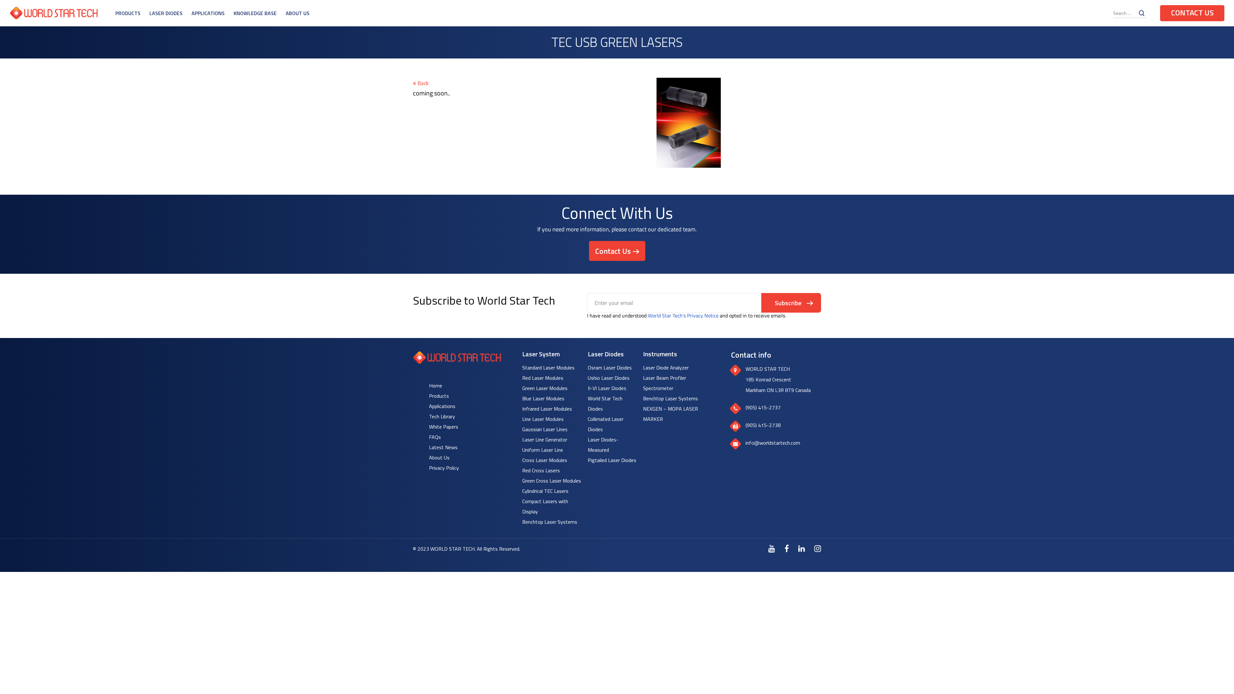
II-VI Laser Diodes (607, 388)
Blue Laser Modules (543, 398)
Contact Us (1192, 12)
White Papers (443, 427)
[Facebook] (786, 548)
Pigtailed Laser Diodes (612, 460)
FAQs (435, 437)
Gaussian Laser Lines (545, 429)
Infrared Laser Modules (547, 409)
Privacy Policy (444, 468)
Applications (208, 13)
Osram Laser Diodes (610, 367)
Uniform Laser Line (542, 450)
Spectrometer (658, 388)
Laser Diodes (166, 13)
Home (435, 385)
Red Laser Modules (542, 378)
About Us (297, 13)
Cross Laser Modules (544, 460)
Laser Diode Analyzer (666, 367)
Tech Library (442, 416)
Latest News (443, 447)
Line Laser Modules (543, 419)
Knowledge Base (255, 13)
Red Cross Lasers (541, 470)
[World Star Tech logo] (457, 362)
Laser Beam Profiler (664, 378)
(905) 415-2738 (763, 425)
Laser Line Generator (544, 439)
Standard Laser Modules (548, 367)
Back (422, 83)
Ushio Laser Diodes (609, 378)
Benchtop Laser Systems (549, 522)
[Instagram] (817, 548)
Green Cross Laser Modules (551, 481)
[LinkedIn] (801, 548)
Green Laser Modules (545, 388)
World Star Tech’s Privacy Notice (683, 315)
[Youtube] (771, 548)
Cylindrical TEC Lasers (545, 491)
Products (127, 13)
